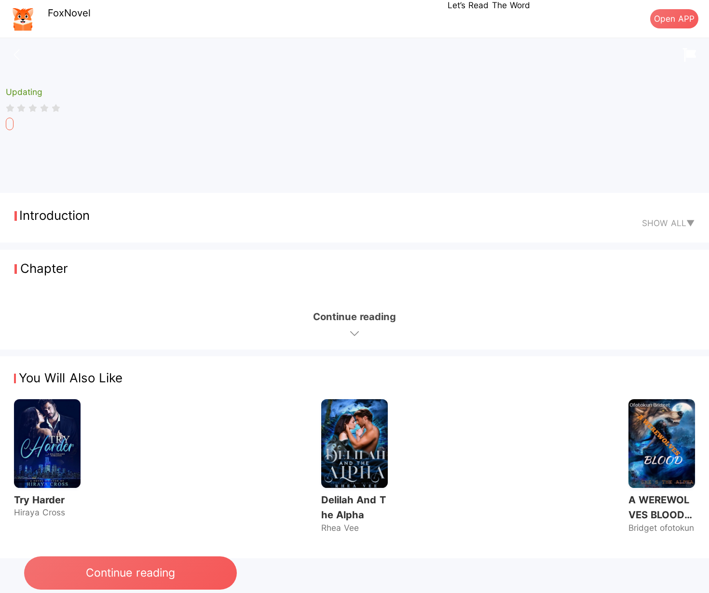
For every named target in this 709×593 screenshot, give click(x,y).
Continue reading (130, 573)
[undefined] (10, 124)
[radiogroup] (33, 108)
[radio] (11, 108)
